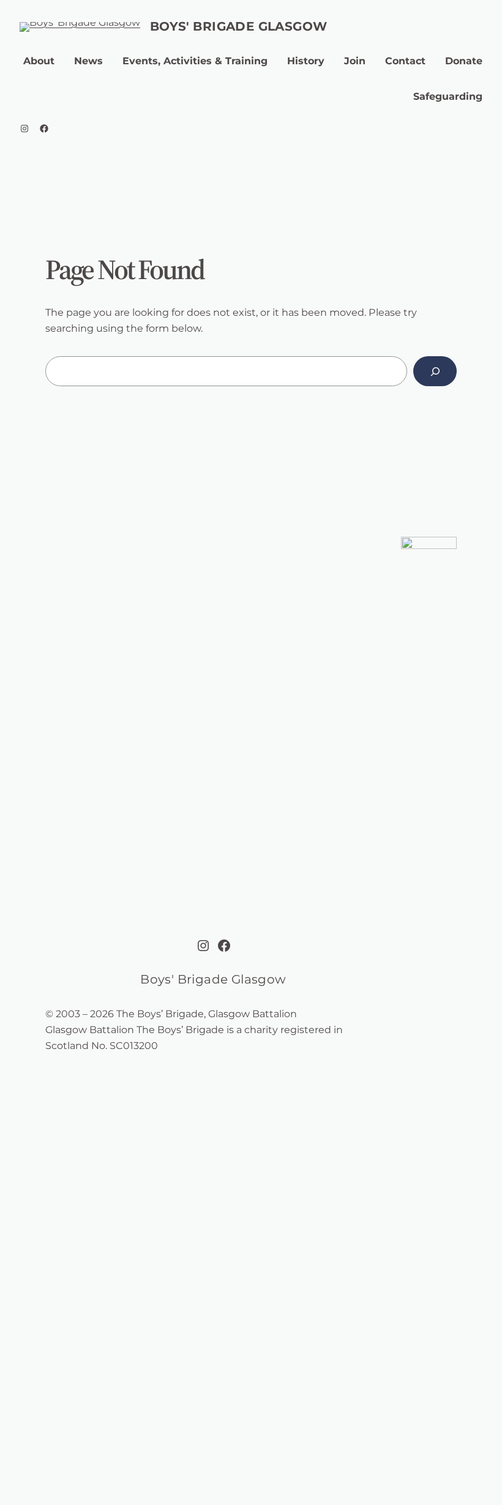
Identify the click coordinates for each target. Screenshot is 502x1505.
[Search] (435, 371)
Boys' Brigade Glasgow (238, 26)
